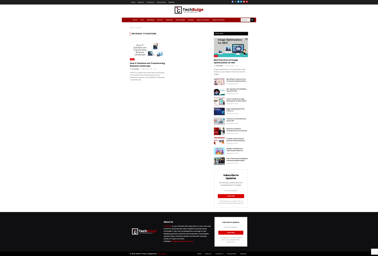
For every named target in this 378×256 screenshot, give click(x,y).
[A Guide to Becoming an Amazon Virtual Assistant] (219, 141)
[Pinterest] (247, 1)
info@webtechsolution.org (182, 241)
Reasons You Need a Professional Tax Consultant (237, 130)
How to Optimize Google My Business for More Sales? (237, 100)
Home (133, 2)
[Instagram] (235, 1)
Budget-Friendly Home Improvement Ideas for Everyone (235, 150)
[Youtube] (244, 1)
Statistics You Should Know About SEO (236, 120)
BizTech (160, 20)
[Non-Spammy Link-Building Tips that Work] (219, 91)
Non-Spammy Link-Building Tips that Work (236, 90)
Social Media (180, 20)
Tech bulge (161, 254)
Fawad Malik (135, 69)
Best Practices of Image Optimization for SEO (226, 61)
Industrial (169, 20)
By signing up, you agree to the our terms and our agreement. (232, 240)
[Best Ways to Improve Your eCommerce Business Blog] (219, 81)
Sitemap (171, 2)
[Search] (252, 20)
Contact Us (150, 2)
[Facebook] (232, 1)
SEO (216, 56)
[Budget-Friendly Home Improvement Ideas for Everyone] (219, 151)
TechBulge (167, 226)
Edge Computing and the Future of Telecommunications (236, 110)
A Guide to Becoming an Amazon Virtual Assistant (236, 140)
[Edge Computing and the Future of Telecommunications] (219, 111)
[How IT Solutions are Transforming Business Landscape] (148, 50)
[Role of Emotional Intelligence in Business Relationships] (219, 161)
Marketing (150, 20)
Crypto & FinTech (218, 20)
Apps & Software (203, 20)
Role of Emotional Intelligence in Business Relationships (237, 159)
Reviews (191, 20)
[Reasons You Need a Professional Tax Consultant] (219, 131)
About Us (141, 2)
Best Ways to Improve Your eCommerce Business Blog (236, 80)
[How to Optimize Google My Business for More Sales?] (219, 101)
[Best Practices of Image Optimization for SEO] (231, 47)
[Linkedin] (241, 1)
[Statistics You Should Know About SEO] (219, 121)
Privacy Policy (161, 2)
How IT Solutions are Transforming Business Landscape (147, 64)
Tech (142, 20)
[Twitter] (238, 1)
